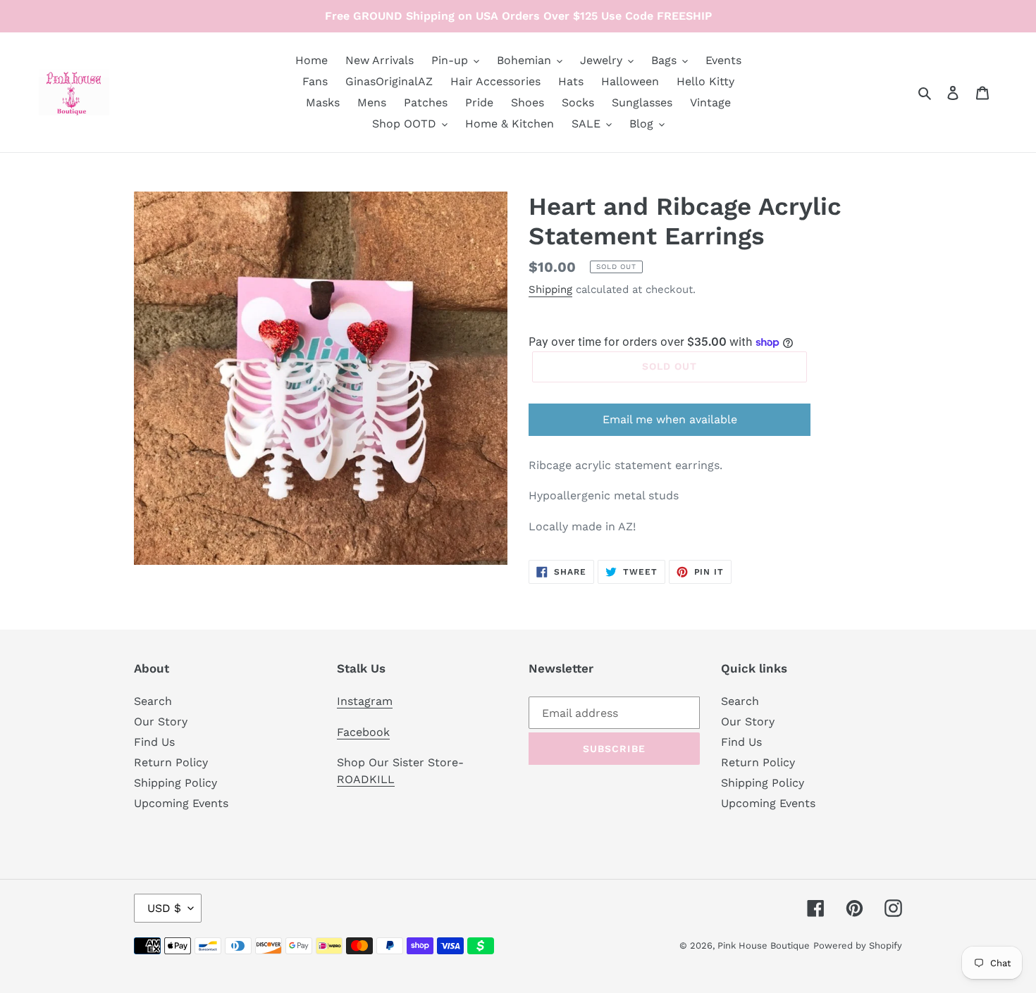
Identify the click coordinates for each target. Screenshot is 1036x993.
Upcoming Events (181, 803)
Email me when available (670, 419)
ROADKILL (366, 779)
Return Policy (171, 762)
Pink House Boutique (763, 945)
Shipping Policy (175, 782)
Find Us (154, 742)
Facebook (363, 732)
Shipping (550, 289)
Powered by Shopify (857, 945)
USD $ (164, 908)
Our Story (160, 721)
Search (153, 701)
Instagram (365, 701)
